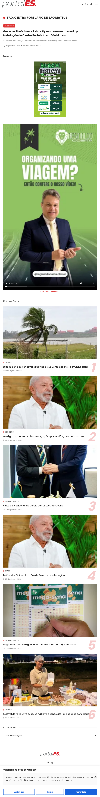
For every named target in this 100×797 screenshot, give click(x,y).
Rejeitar (49, 792)
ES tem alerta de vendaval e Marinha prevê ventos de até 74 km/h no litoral (45, 366)
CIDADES (8, 363)
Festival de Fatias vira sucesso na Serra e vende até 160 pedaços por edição (46, 714)
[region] (50, 781)
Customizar (19, 792)
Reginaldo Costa (14, 45)
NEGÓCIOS (9, 26)
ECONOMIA (9, 432)
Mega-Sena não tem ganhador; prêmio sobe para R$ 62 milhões (39, 644)
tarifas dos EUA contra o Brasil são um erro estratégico (34, 575)
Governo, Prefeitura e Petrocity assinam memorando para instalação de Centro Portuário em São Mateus (43, 33)
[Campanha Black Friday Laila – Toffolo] (50, 89)
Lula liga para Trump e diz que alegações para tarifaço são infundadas (43, 436)
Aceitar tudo (81, 792)
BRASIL (8, 571)
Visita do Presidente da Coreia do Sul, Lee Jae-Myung (33, 505)
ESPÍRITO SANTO (12, 501)
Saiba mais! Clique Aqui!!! (50, 291)
